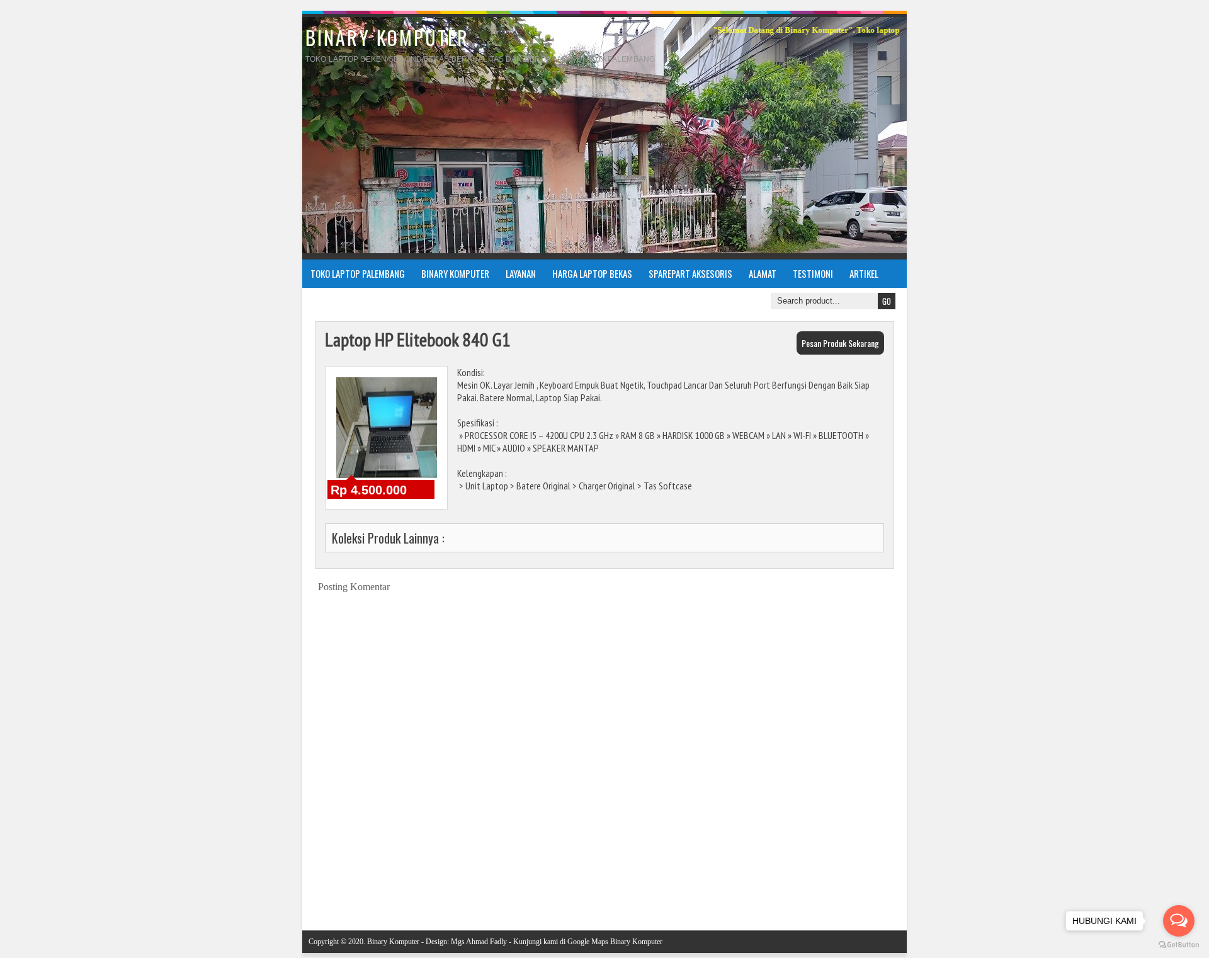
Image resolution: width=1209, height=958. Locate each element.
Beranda (614, 889)
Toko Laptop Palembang (357, 273)
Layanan (521, 273)
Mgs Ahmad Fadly (479, 941)
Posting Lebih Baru (342, 889)
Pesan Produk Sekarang (840, 343)
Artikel (863, 273)
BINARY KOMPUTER (387, 37)
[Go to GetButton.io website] (1179, 945)
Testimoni (813, 273)
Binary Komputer (455, 273)
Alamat (762, 273)
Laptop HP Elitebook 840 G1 (418, 339)
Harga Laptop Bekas (592, 273)
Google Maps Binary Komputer (614, 941)
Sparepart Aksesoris (690, 273)
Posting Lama (877, 889)
